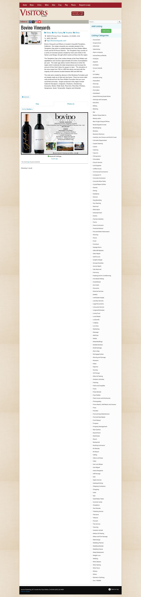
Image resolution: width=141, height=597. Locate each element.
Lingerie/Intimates (98, 310)
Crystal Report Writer (99, 184)
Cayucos (95, 153)
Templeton (68, 33)
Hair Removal (97, 269)
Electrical (95, 206)
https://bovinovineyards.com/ (56, 41)
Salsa (94, 461)
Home (25, 5)
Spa (94, 496)
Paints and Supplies (99, 385)
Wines (77, 33)
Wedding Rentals (98, 546)
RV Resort (96, 452)
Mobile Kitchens (98, 345)
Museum (95, 360)
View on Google (25, 591)
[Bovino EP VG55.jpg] (54, 133)
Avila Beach (96, 93)
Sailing (95, 455)
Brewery (95, 131)
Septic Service (97, 480)
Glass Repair (96, 253)
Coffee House (97, 169)
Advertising (96, 49)
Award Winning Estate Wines (102, 96)
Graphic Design (97, 260)
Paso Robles (96, 395)
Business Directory (98, 134)
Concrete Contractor (99, 178)
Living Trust (96, 313)
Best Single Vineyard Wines (101, 121)
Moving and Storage (99, 357)
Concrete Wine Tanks (99, 181)
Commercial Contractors (100, 172)
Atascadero (96, 81)
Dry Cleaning (97, 203)
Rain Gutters (97, 430)
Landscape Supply (98, 297)
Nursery (95, 370)
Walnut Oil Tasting (98, 533)
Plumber (95, 411)
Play (66, 5)
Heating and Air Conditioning (102, 275)
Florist (95, 238)
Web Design (96, 540)
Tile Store (96, 514)
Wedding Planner (98, 543)
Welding (95, 558)
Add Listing (106, 31)
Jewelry (95, 294)
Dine (53, 5)
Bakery (95, 106)
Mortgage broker (98, 354)
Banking (95, 109)
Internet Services (98, 291)
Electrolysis (96, 209)
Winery (48, 33)
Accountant (96, 40)
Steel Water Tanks (98, 499)
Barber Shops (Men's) (99, 115)
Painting (95, 382)
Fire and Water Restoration (101, 231)
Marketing (96, 329)
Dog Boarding (97, 200)
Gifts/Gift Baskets (98, 250)
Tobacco (95, 518)
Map (37, 104)
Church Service (97, 162)
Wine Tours (96, 568)
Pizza (94, 408)
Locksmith (96, 320)
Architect (95, 65)
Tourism (95, 521)
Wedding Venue (98, 549)
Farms (95, 222)
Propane (95, 423)
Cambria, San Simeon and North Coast (105, 137)
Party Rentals (97, 392)
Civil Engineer (97, 165)
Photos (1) (70, 104)
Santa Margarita (98, 470)
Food (94, 241)
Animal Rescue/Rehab (99, 55)
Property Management (100, 426)
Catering (95, 150)
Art (94, 71)
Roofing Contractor (99, 445)
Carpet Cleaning (98, 143)
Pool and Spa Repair (99, 417)
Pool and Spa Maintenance (101, 414)
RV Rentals (96, 448)
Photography (97, 401)
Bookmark (26, 97)
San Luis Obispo (98, 464)
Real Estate (96, 436)
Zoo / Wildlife (97, 580)
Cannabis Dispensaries (100, 140)
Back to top (115, 589)
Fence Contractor (98, 225)
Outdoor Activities (98, 379)
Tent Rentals (97, 508)
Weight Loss (97, 555)
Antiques (95, 58)
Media (95, 338)
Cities (39, 5)
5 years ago (54, 158)
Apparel (95, 62)
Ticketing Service (98, 511)
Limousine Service (98, 307)
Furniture (96, 244)
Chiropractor (97, 156)
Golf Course (96, 257)
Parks (94, 389)
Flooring (95, 235)
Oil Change (96, 373)
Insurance (96, 288)
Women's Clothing (98, 577)
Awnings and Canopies (100, 99)
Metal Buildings (97, 341)
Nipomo (95, 367)
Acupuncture (97, 43)
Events (95, 216)
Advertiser (96, 46)
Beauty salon (97, 118)
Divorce (95, 197)
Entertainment (97, 213)
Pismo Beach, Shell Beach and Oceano (104, 404)
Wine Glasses (97, 562)
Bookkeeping (97, 128)
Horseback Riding (98, 279)
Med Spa (95, 335)
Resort (95, 439)
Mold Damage (97, 348)
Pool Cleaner (97, 420)
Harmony (96, 272)
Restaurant (96, 442)
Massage (95, 332)
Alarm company (98, 52)
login (28, 162)
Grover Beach (97, 266)
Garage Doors (97, 247)
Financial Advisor (98, 228)
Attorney (95, 84)
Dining (95, 191)
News (32, 5)
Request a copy (84, 5)
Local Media (96, 316)
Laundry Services (98, 301)
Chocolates (96, 159)
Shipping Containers (99, 486)
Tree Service (96, 524)
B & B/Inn (96, 103)
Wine (47, 5)
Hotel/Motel (97, 282)
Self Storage (96, 474)
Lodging (95, 323)
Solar (94, 492)
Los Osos (96, 326)
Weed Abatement (98, 552)
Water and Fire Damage (100, 536)
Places (73, 5)
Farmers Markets (98, 219)
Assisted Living (97, 77)
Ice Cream (96, 285)
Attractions (96, 87)
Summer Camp (97, 502)
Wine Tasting (58, 33)
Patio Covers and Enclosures (101, 398)
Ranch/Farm (97, 433)
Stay (60, 5)
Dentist (95, 187)
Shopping (96, 489)
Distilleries (96, 194)
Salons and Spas (98, 458)
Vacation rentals (98, 530)
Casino (95, 147)
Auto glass (96, 90)
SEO (94, 477)
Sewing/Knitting (98, 483)
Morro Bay (96, 351)
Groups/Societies (98, 263)
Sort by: (27, 109)
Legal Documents (98, 304)
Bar (94, 112)
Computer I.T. (97, 175)
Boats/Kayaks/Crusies (99, 125)
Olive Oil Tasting (98, 376)
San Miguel (96, 467)
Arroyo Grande (97, 68)
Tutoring (95, 527)
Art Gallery (96, 74)
